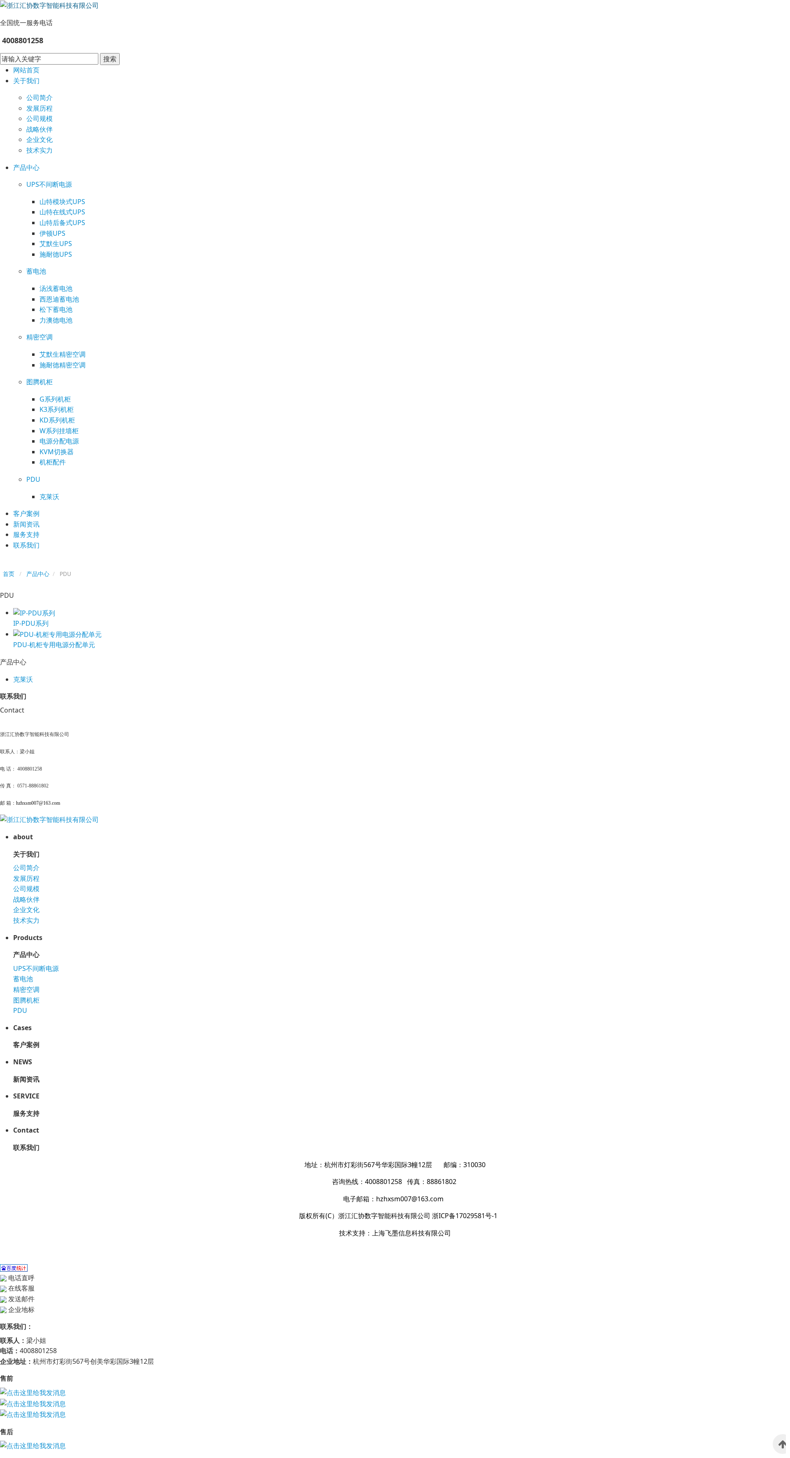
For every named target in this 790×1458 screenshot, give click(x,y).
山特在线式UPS (62, 211)
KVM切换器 (57, 451)
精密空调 (39, 336)
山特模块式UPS (62, 201)
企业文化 (39, 139)
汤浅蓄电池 (56, 288)
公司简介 (39, 97)
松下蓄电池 (56, 309)
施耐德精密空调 (63, 364)
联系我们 (26, 545)
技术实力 (39, 150)
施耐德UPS (56, 254)
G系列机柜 (55, 399)
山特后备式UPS (62, 222)
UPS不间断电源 (49, 184)
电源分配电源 (59, 441)
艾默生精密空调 (63, 354)
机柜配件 (53, 462)
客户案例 (26, 513)
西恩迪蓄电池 (59, 299)
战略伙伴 (39, 129)
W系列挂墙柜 (59, 430)
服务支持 (26, 534)
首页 (8, 574)
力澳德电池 (56, 320)
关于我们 (26, 80)
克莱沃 (49, 496)
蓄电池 (36, 271)
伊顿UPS (52, 233)
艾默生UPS (56, 243)
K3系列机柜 (57, 409)
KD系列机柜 (57, 420)
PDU (33, 479)
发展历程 (39, 108)
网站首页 (26, 69)
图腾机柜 (39, 381)
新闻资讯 (26, 524)
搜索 (109, 58)
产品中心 (26, 167)
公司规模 (39, 118)
